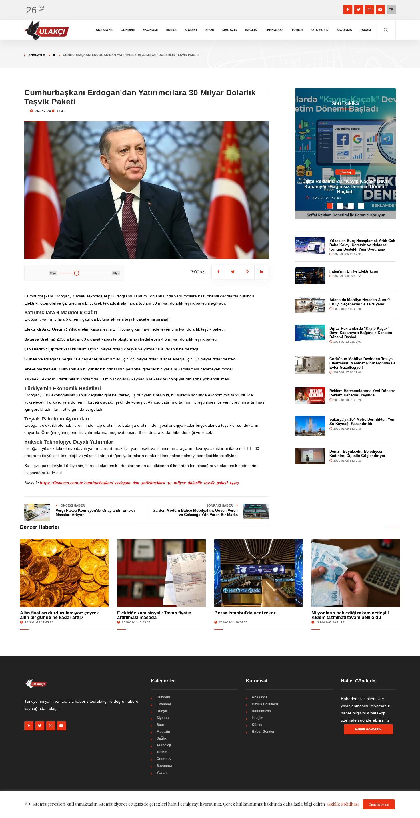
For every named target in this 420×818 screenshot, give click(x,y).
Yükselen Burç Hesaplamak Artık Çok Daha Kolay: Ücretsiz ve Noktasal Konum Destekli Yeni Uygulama (362, 245)
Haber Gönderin (368, 729)
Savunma (344, 29)
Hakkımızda (261, 711)
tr (391, 10)
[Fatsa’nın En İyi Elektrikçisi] (310, 275)
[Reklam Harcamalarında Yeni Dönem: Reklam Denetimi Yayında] (310, 395)
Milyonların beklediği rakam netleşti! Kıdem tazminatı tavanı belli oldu (350, 615)
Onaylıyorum (379, 804)
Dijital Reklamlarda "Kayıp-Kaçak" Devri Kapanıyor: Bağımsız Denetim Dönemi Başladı (345, 186)
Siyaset (191, 29)
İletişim (257, 718)
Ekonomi (150, 29)
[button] (330, 206)
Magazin (229, 29)
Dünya (171, 29)
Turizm (297, 29)
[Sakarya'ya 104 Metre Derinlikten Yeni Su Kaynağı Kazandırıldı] (310, 426)
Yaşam (365, 29)
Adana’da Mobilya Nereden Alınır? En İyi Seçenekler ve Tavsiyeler (359, 302)
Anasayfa (104, 29)
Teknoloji (274, 29)
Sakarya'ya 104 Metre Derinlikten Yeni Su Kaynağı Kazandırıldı (362, 421)
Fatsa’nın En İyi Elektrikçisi (353, 271)
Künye (257, 725)
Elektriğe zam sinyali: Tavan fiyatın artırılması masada (154, 615)
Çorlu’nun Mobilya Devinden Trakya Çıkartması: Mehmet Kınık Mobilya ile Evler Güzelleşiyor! (362, 363)
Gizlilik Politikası (265, 704)
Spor (209, 29)
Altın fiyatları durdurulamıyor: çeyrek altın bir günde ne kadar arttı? (59, 615)
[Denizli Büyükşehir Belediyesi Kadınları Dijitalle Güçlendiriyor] (310, 456)
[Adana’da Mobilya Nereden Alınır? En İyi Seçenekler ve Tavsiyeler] (310, 304)
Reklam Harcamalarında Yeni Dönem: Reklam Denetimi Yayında (362, 393)
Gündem (128, 29)
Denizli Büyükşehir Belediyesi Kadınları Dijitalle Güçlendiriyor (357, 453)
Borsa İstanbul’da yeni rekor (244, 613)
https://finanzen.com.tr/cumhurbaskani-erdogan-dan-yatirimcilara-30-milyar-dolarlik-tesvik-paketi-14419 (139, 482)
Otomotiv (320, 29)
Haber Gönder (263, 732)
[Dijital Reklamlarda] (310, 333)
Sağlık (251, 29)
